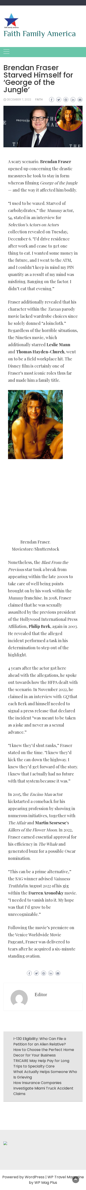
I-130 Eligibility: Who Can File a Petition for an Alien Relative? (39, 1041)
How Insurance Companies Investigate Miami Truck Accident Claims (43, 1088)
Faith (39, 99)
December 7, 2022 (19, 99)
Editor (41, 994)
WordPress (34, 1177)
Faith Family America (39, 33)
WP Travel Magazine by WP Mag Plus (56, 1179)
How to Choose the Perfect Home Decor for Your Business (43, 1052)
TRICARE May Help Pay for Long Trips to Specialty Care (41, 1063)
